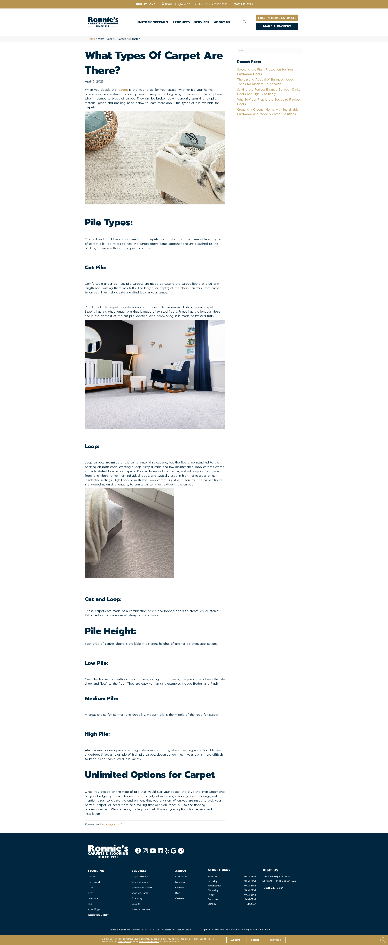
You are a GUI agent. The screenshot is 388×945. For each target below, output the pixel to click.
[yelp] (167, 851)
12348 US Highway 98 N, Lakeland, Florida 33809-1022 (196, 4)
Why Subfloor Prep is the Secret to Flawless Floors (269, 101)
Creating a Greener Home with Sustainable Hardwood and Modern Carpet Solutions (268, 111)
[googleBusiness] (173, 851)
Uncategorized (110, 824)
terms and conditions (149, 941)
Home (91, 39)
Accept (235, 940)
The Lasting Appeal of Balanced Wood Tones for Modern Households (265, 81)
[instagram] (145, 851)
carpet (123, 89)
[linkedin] (160, 851)
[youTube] (152, 851)
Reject (255, 940)
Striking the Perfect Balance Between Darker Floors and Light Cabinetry (269, 91)
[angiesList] (181, 850)
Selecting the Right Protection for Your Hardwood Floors (265, 71)
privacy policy (124, 941)
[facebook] (138, 851)
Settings (275, 940)
